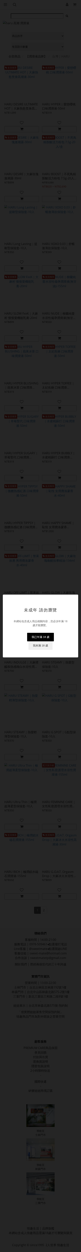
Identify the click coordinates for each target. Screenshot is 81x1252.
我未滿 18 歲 (40, 645)
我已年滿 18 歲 (40, 636)
